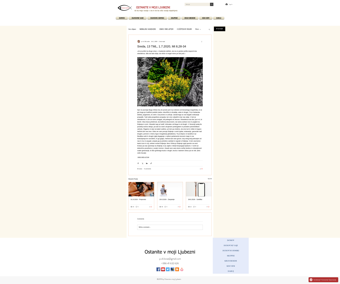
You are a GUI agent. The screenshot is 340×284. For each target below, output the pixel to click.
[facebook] (158, 269)
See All (210, 178)
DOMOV (230, 240)
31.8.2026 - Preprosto (138, 199)
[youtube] (163, 269)
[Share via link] (151, 163)
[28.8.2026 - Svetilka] (199, 189)
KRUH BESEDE (231, 261)
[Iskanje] (211, 4)
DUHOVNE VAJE (231, 245)
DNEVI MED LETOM (143, 157)
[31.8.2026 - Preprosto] (141, 189)
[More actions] (202, 41)
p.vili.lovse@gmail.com (170, 259)
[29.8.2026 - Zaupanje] (170, 189)
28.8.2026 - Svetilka (195, 199)
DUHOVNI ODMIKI (231, 250)
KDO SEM (231, 266)
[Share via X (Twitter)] (142, 163)
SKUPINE (231, 256)
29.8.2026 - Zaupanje (167, 199)
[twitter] (168, 269)
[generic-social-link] (172, 269)
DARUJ (231, 271)
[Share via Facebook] (138, 163)
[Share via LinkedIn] (147, 163)
